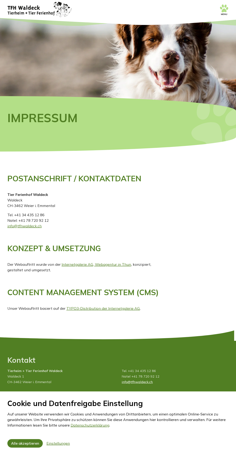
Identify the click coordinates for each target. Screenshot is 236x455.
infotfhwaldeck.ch (24, 226)
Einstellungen (58, 443)
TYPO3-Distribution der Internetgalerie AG (103, 308)
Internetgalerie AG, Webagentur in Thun (96, 264)
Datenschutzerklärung (90, 425)
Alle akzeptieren (25, 443)
